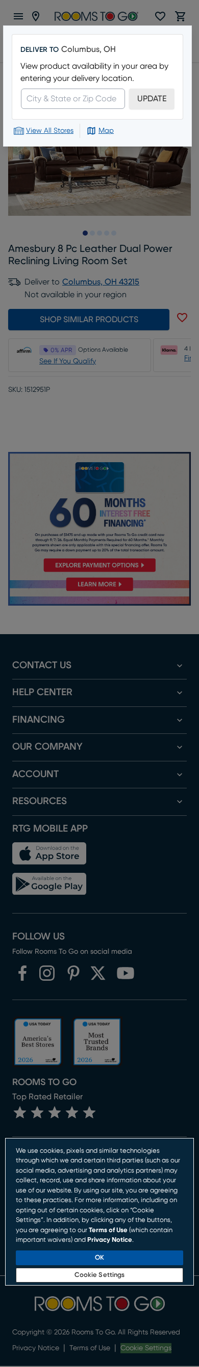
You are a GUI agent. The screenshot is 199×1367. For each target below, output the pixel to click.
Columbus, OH (88, 49)
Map (106, 130)
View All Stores (49, 130)
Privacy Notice (109, 1240)
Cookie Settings (99, 1275)
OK (99, 1258)
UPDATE (151, 99)
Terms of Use (108, 1230)
